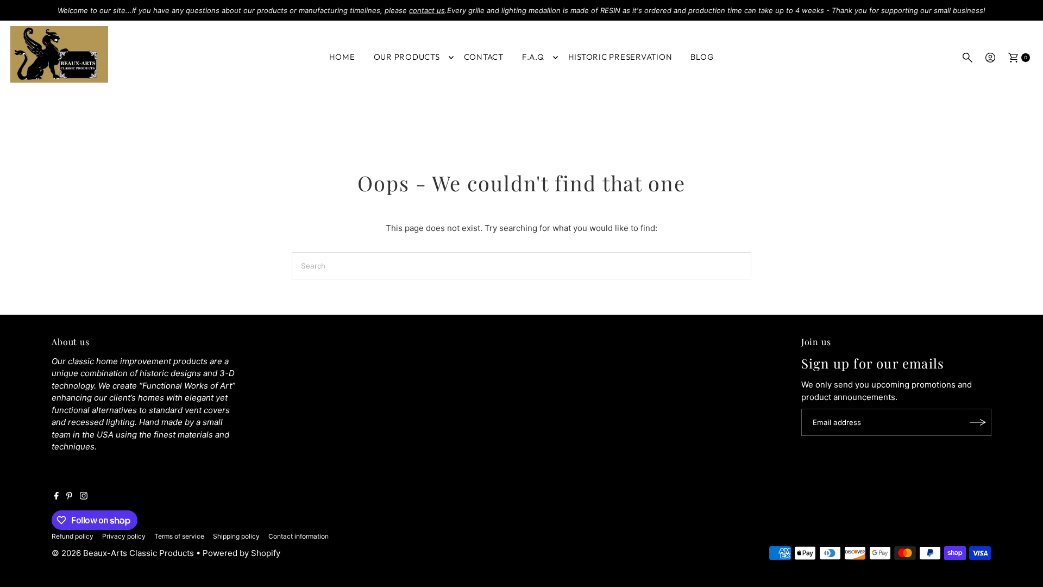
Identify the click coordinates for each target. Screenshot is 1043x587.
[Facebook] (56, 497)
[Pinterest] (69, 497)
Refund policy (72, 536)
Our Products (407, 57)
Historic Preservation (620, 57)
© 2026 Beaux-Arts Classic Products (124, 553)
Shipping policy (236, 536)
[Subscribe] (977, 422)
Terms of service (179, 536)
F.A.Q (533, 57)
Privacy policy (124, 536)
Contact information (298, 536)
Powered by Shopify (241, 553)
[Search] (967, 57)
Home (342, 57)
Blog (702, 57)
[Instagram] (83, 497)
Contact (484, 57)
